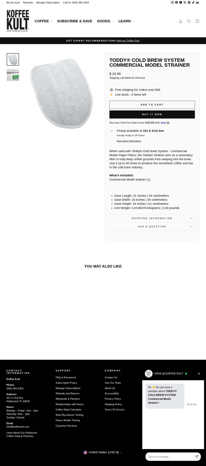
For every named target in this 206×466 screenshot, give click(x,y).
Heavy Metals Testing (68, 420)
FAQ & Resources (66, 377)
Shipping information (152, 218)
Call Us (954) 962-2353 (76, 2)
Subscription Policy (66, 382)
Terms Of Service (114, 409)
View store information (129, 141)
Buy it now (152, 114)
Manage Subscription (48, 2)
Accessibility (112, 393)
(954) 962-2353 (14, 388)
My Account (13, 2)
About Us (110, 388)
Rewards (28, 2)
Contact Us (111, 377)
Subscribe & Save (74, 21)
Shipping (114, 77)
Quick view (29, 318)
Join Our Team (113, 382)
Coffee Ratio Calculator (69, 409)
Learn (125, 21)
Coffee (42, 21)
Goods (104, 21)
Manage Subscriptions (68, 388)
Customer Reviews (66, 425)
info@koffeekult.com (17, 426)
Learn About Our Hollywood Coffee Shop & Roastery (21, 434)
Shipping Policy (113, 404)
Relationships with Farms (70, 404)
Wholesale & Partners (68, 398)
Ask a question (152, 226)
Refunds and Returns (68, 393)
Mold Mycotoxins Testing (69, 415)
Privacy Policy (113, 398)
